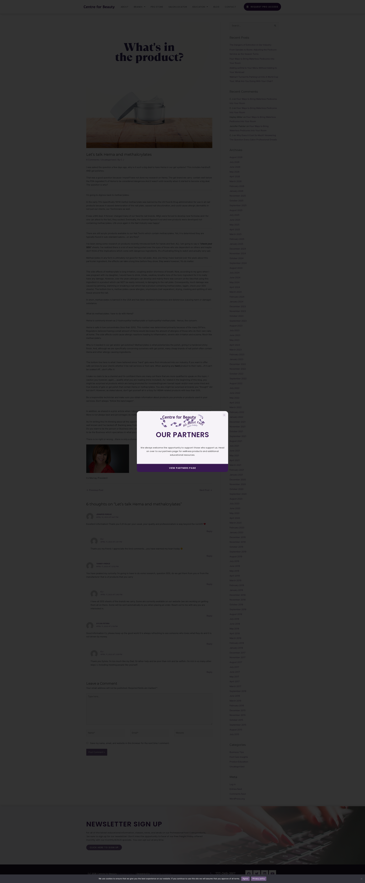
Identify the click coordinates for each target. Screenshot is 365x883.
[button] (224, 415)
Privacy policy (259, 878)
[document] (182, 441)
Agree (245, 878)
